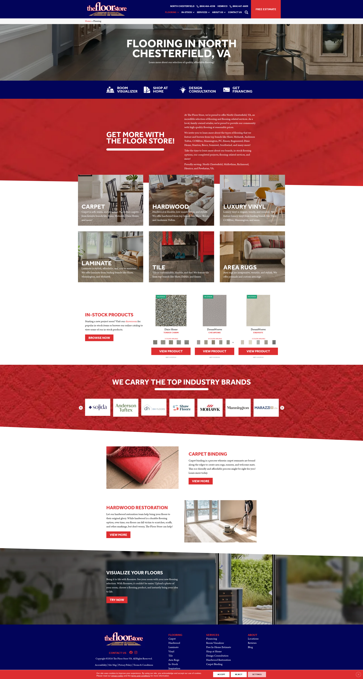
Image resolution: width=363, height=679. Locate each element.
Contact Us (235, 12)
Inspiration (174, 668)
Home (88, 21)
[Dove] (221, 342)
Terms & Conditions (143, 665)
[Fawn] (171, 342)
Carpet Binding (214, 664)
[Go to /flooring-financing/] (240, 89)
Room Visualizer (215, 643)
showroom (131, 321)
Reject (238, 674)
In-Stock (186, 12)
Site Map (112, 665)
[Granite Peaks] (214, 310)
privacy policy (117, 676)
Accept (221, 674)
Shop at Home (214, 651)
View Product (171, 351)
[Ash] (266, 342)
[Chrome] (228, 342)
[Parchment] (258, 310)
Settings (257, 674)
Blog (250, 647)
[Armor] (273, 342)
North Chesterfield (182, 6)
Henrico (222, 6)
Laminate (173, 647)
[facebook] (131, 653)
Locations (253, 639)
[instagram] (135, 653)
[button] (178, 12)
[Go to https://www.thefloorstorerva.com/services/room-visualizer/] (122, 89)
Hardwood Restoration (218, 660)
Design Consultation (217, 656)
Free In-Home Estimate (218, 647)
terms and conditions (140, 676)
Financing (211, 639)
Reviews (252, 643)
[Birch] (171, 310)
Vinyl (171, 651)
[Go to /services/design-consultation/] (199, 89)
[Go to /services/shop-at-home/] (159, 89)
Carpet (172, 639)
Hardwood (174, 643)
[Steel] (186, 342)
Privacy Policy (125, 665)
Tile (170, 656)
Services (202, 12)
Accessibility (101, 665)
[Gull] (178, 342)
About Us (217, 12)
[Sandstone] (213, 342)
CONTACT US (117, 653)
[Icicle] (258, 342)
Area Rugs (173, 660)
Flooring (170, 12)
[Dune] (163, 342)
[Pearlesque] (250, 342)
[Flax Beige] (206, 342)
